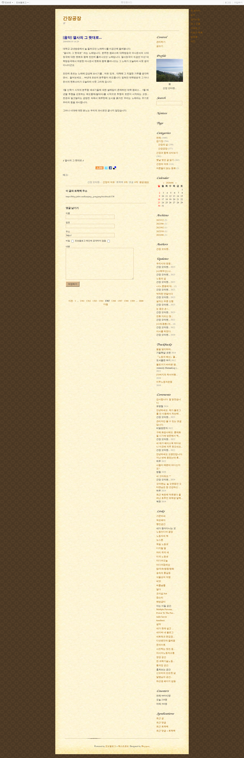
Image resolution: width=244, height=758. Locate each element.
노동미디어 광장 (164, 531)
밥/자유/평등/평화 (165, 568)
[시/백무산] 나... (164, 270)
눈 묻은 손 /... (162, 308)
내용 (68, 246)
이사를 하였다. (163, 331)
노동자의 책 (162, 535)
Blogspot (145, 746)
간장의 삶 (165, 144)
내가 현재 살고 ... (164, 628)
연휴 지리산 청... (164, 316)
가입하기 (238, 2)
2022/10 (160, 231)
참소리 (159, 597)
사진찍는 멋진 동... (165, 648)
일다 (158, 589)
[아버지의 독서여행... (167, 374)
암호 (68, 222)
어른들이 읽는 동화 (167, 168)
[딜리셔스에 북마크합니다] (114, 167)
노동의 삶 (161, 278)
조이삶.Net (161, 593)
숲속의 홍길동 (163, 572)
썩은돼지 (160, 520)
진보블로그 (110, 746)
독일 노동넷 (162, 544)
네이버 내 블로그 (164, 632)
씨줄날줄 (160, 585)
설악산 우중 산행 (164, 301)
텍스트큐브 (123, 746)
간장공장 (165, 148)
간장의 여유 (109, 181)
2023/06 (160, 223)
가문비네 (160, 515)
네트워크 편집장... (165, 636)
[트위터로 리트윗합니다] (106, 167)
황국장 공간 (162, 665)
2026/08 (169, 182)
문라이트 (160, 644)
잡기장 (162, 141)
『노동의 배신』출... (166, 356)
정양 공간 (161, 657)
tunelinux (160, 620)
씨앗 (158, 581)
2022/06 (160, 234)
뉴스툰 (159, 539)
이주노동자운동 (164, 381)
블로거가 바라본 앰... (166, 364)
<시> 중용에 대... (164, 286)
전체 (162, 137)
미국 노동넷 (162, 556)
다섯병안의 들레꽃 (165, 640)
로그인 (228, 2)
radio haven (161, 616)
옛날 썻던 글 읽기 (168, 159)
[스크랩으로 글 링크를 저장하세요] (100, 167)
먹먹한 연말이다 (164, 293)
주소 (68, 231)
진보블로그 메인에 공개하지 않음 (90, 240)
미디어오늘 (162, 560)
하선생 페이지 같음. (166, 681)
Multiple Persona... (164, 609)
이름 (68, 213)
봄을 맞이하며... (164, 349)
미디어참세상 (163, 564)
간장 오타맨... (163, 248)
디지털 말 (161, 548)
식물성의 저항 (163, 577)
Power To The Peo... (165, 612)
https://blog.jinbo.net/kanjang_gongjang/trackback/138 (90, 196)
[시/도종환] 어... (164, 323)
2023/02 (160, 227)
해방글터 (160, 601)
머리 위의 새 (162, 552)
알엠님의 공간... (164, 676)
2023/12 (160, 219)
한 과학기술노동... (165, 661)
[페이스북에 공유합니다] (110, 167)
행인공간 (160, 524)
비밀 (68, 240)
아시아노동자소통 (165, 652)
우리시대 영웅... (164, 263)
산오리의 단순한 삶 (166, 672)
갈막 (158, 624)
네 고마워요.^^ (163, 476)
